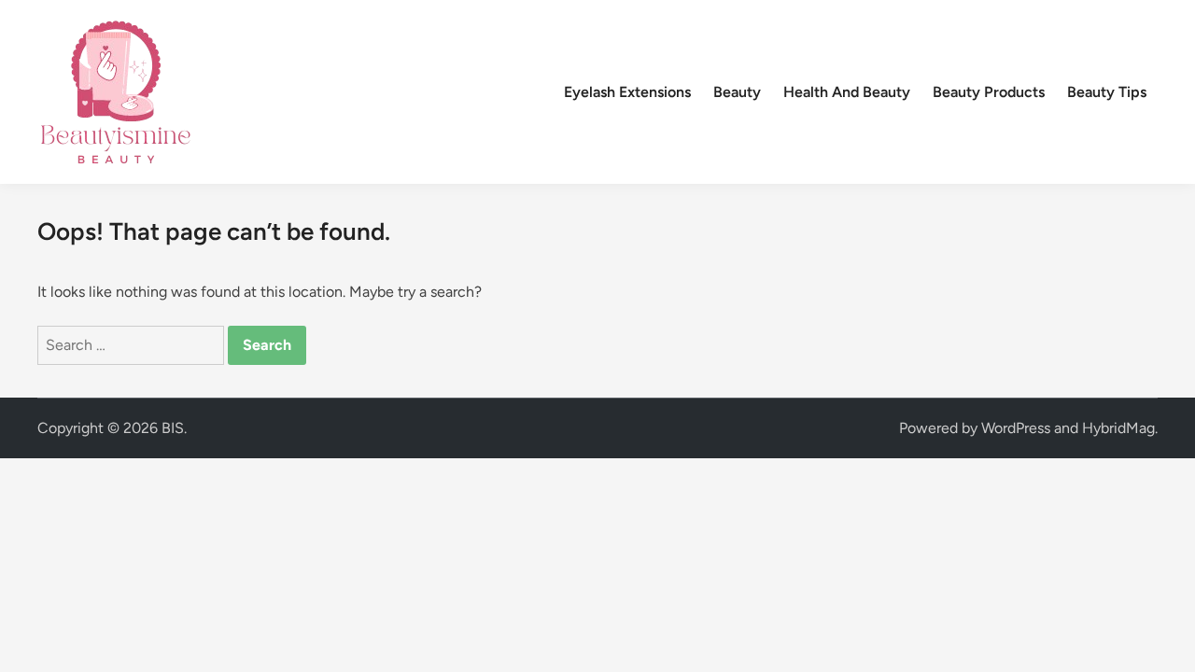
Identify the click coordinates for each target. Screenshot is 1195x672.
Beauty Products (989, 92)
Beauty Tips (1106, 92)
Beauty (737, 92)
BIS (173, 428)
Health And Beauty (846, 92)
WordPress (1015, 428)
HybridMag (1118, 428)
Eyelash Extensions (627, 92)
